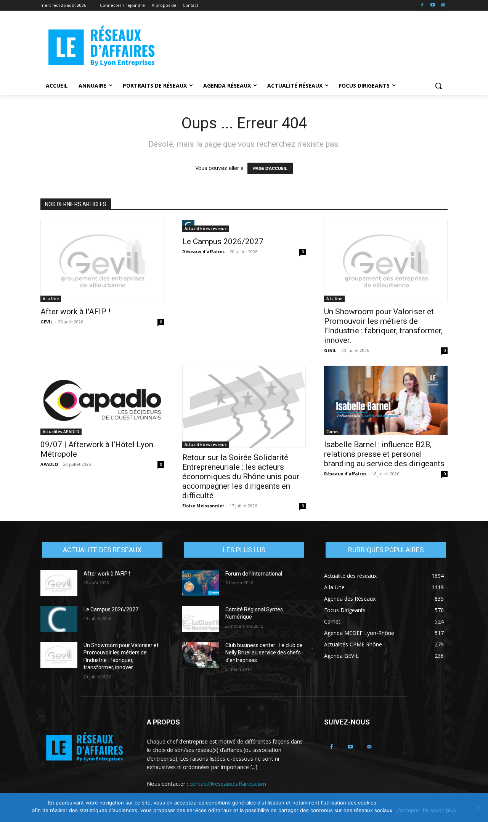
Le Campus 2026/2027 (222, 241)
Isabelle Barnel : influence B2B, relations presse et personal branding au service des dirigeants (384, 454)
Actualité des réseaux (206, 228)
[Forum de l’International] (200, 583)
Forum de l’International (253, 574)
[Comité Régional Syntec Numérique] (200, 619)
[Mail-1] (443, 5)
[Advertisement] (301, 46)
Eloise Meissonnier (203, 506)
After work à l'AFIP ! (75, 311)
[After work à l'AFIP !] (102, 261)
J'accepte (407, 810)
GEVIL (46, 322)
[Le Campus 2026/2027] (244, 226)
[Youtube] (432, 5)
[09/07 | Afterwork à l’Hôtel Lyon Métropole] (102, 400)
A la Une (51, 298)
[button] (438, 86)
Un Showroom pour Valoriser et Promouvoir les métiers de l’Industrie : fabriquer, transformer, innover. (383, 326)
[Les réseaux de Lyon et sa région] (101, 47)
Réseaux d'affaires (203, 251)
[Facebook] (422, 5)
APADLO (49, 464)
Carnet (332, 431)
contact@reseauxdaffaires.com (227, 783)
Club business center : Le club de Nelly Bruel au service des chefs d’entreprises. (264, 652)
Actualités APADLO (61, 431)
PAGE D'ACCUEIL (270, 168)
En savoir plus (439, 810)
